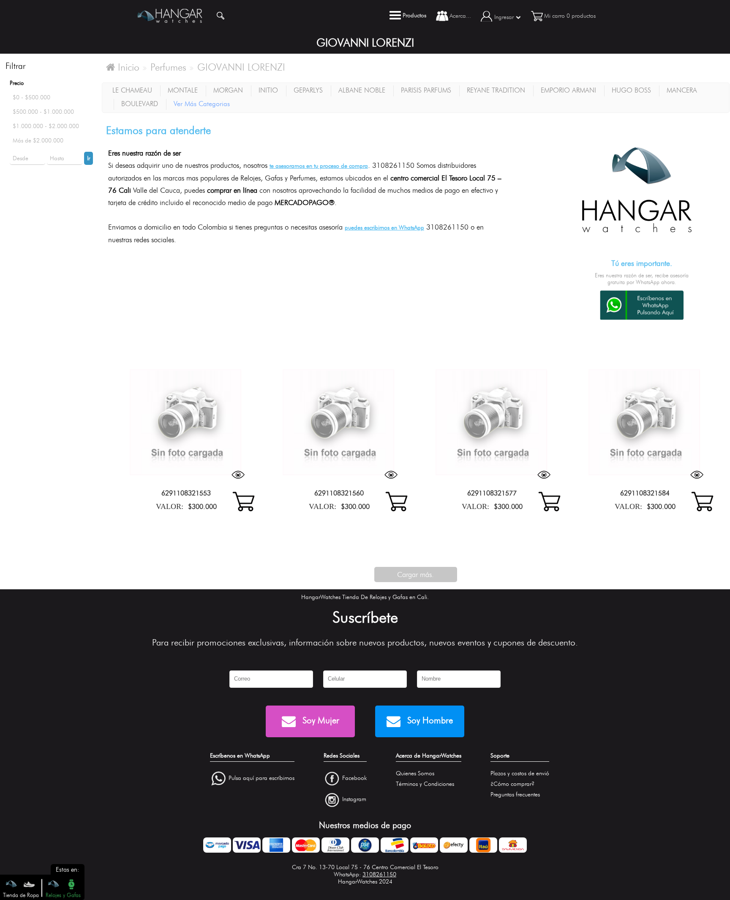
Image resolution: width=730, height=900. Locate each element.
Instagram (354, 799)
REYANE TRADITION (496, 90)
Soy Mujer (319, 720)
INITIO (268, 90)
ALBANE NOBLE (361, 90)
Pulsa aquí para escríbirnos (261, 778)
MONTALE (183, 90)
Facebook (354, 778)
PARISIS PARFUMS (426, 90)
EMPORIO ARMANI (568, 90)
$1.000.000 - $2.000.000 (46, 126)
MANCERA (682, 90)
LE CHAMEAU (132, 90)
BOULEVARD (139, 104)
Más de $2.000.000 (38, 140)
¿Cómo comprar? (512, 784)
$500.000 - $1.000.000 (43, 111)
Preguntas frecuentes (515, 794)
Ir (88, 158)
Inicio (127, 67)
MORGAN (228, 90)
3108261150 (379, 874)
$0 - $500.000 (31, 97)
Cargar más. (415, 574)
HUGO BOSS (631, 90)
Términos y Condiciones (425, 784)
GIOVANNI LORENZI (241, 67)
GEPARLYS (308, 90)
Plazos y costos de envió (519, 773)
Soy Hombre (429, 720)
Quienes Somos (415, 773)
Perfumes (168, 67)
